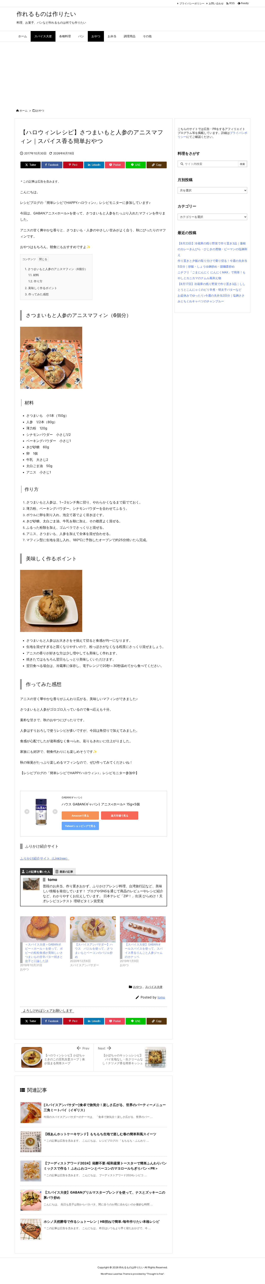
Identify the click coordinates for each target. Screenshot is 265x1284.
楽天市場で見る (119, 815)
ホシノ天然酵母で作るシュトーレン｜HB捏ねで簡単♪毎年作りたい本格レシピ (101, 1221)
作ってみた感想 (37, 294)
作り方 (35, 281)
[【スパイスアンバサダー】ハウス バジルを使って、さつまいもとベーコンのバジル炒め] (93, 929)
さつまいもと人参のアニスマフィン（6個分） (56, 269)
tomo (161, 997)
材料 (33, 275)
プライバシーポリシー (191, 3)
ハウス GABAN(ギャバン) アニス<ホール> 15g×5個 (101, 804)
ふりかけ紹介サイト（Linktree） (44, 858)
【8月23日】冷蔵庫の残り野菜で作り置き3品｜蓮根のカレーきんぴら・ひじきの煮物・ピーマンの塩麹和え (212, 249)
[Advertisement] (132, 73)
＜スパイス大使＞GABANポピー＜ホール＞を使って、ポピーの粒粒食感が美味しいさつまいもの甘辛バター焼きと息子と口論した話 (44, 953)
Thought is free (155, 1273)
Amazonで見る (80, 815)
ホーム (23, 110)
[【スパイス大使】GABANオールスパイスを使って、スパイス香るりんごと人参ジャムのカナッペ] (143, 929)
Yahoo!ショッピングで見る (80, 826)
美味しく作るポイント (41, 288)
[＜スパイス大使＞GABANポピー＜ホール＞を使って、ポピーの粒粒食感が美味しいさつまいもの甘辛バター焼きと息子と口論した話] (43, 929)
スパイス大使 (154, 987)
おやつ (40, 110)
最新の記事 (66, 871)
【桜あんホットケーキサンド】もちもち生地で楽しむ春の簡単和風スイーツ (100, 1134)
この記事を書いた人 (38, 871)
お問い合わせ (216, 3)
